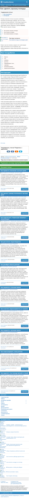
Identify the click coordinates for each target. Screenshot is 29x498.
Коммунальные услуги (6, 409)
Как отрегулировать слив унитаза (11, 351)
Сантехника (3, 189)
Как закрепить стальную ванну (11, 287)
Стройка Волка (8, 2)
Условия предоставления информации (10, 495)
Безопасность (4, 412)
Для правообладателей (16, 483)
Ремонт (3, 403)
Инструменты (4, 404)
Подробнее (25, 189)
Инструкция (6, 15)
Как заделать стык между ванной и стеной (14, 373)
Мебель (3, 398)
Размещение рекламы (16, 482)
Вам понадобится (8, 14)
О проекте (3, 481)
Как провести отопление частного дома (13, 170)
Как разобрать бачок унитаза (10, 264)
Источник (3, 143)
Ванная (2, 406)
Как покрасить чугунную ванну (11, 330)
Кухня (2, 401)
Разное (2, 415)
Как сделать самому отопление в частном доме (14, 194)
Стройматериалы (5, 413)
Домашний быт (5, 407)
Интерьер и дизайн (6, 400)
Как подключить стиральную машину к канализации (13, 218)
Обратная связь (4, 482)
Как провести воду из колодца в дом (18, 39)
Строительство (5, 397)
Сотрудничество (14, 481)
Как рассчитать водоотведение (11, 242)
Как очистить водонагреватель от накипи (14, 309)
